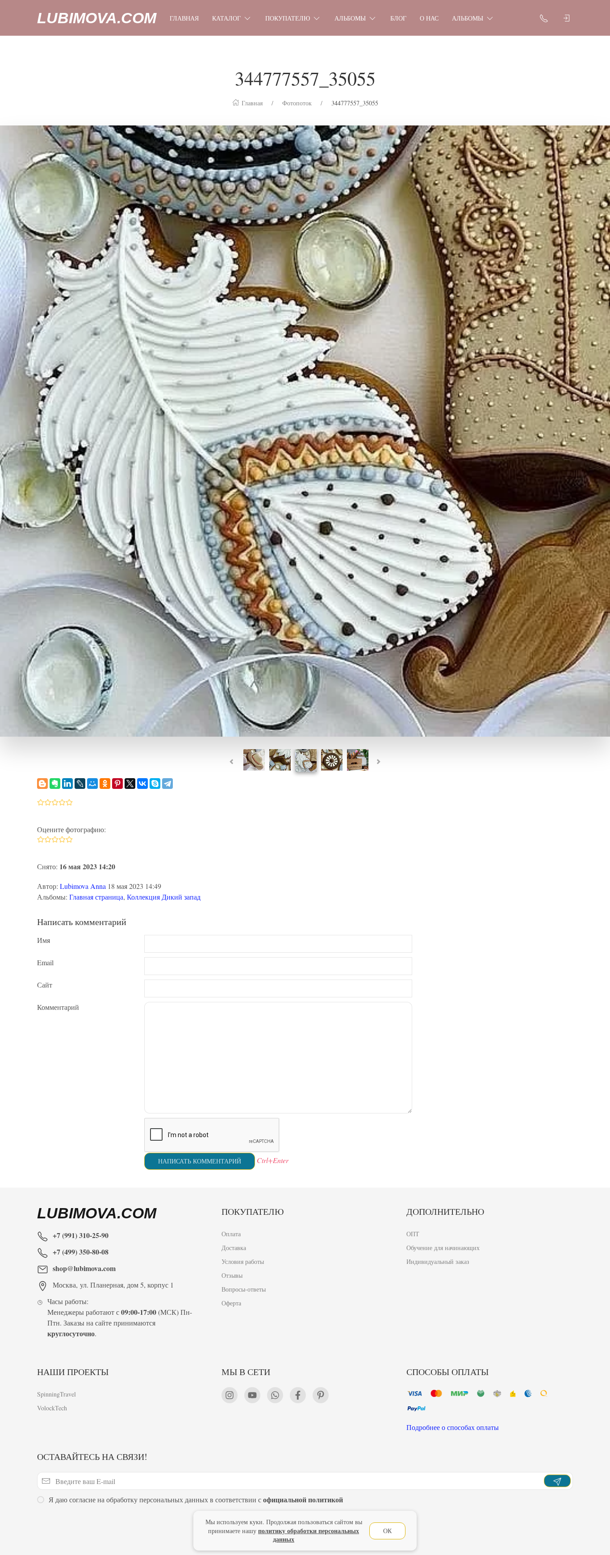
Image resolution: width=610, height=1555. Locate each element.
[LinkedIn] (67, 783)
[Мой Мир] (92, 783)
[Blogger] (42, 783)
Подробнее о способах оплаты (452, 1427)
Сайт (44, 984)
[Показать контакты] (544, 18)
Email (45, 962)
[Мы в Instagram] (229, 1395)
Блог (398, 18)
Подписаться (68, 1522)
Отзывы (231, 1275)
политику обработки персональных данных (308, 1535)
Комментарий (58, 1007)
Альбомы (350, 18)
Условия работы (242, 1261)
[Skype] (155, 783)
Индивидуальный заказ (437, 1261)
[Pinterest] (117, 783)
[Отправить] (557, 1481)
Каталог (226, 18)
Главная (184, 18)
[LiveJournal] (80, 783)
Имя (43, 940)
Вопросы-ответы (243, 1289)
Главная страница (96, 896)
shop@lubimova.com (84, 1268)
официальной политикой (303, 1499)
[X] (130, 783)
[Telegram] (167, 783)
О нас (429, 18)
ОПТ (412, 1234)
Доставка (233, 1247)
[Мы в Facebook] (298, 1395)
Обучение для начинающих (444, 1247)
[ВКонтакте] (142, 783)
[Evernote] (55, 783)
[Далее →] (305, 429)
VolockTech (52, 1408)
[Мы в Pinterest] (321, 1395)
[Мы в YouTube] (252, 1395)
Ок (387, 1530)
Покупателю (287, 18)
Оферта (231, 1303)
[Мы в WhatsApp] (275, 1395)
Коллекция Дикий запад (164, 896)
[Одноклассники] (105, 783)
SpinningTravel (56, 1394)
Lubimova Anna (83, 886)
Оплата (231, 1234)
